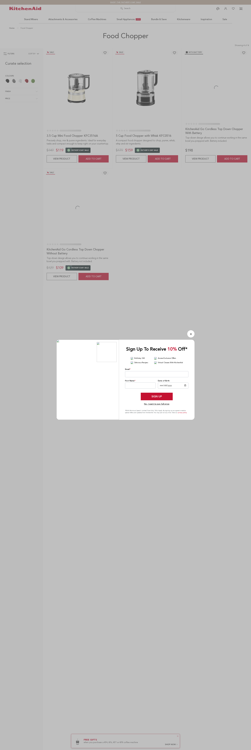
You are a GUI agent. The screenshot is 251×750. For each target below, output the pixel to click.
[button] (190, 334)
